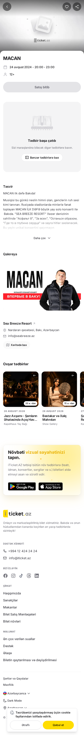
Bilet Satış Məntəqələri (19, 614)
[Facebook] (5, 575)
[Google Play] (22, 486)
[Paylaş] (77, 6)
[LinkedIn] (36, 575)
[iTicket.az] (42, 513)
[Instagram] (13, 575)
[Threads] (29, 575)
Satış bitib (42, 87)
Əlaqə (7, 653)
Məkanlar (10, 607)
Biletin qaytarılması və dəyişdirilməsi (30, 660)
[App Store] (50, 486)
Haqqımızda (12, 593)
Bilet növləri (12, 621)
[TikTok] (21, 575)
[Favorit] (67, 6)
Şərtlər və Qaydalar (15, 678)
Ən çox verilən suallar (19, 639)
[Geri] (7, 6)
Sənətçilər (10, 600)
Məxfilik (8, 684)
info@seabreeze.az (21, 336)
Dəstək (8, 646)
